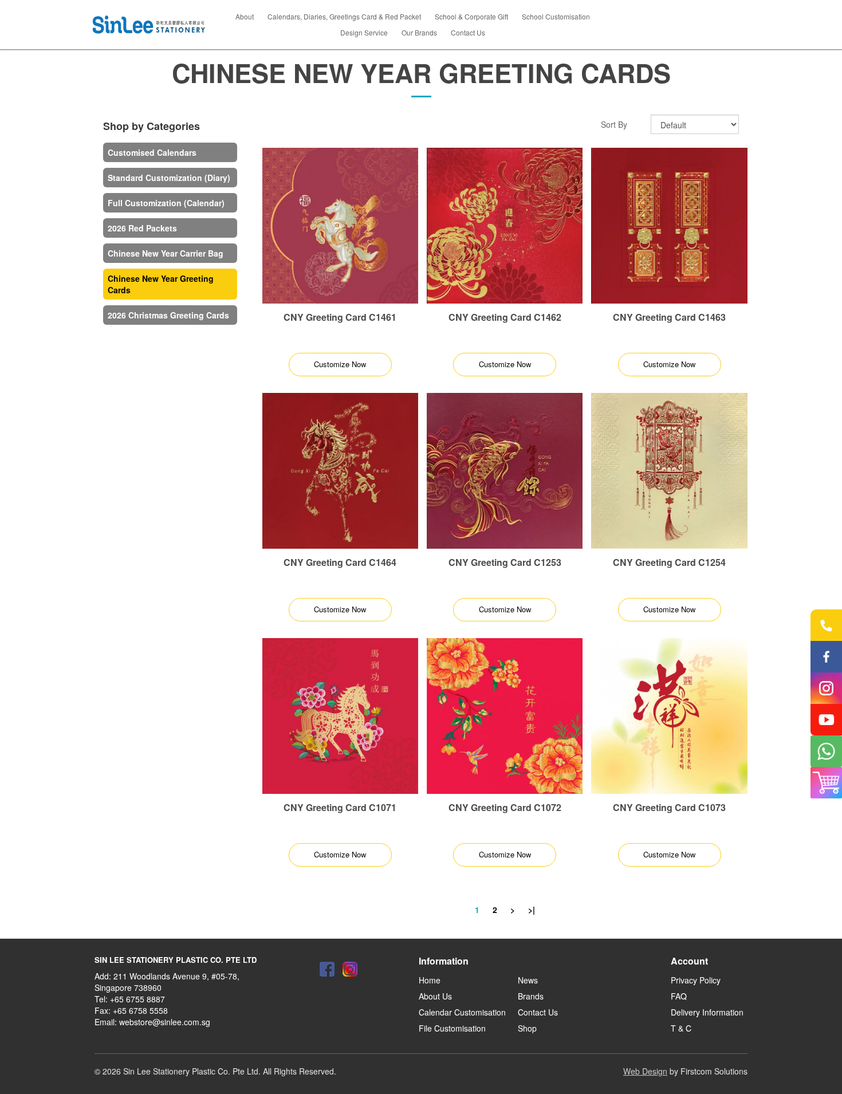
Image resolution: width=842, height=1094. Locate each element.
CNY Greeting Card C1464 (340, 562)
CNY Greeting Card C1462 (504, 317)
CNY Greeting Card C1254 (669, 562)
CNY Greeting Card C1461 (340, 317)
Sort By (614, 124)
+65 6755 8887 (137, 999)
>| (531, 909)
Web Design (645, 1071)
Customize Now (340, 364)
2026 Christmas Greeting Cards (168, 315)
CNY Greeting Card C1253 (504, 562)
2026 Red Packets (142, 228)
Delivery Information (707, 1012)
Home (429, 980)
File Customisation (452, 1028)
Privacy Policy (696, 980)
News (528, 980)
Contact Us (538, 1012)
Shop (527, 1028)
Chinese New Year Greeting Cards (161, 284)
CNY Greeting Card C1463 (669, 317)
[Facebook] (327, 969)
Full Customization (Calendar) (166, 202)
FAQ (679, 996)
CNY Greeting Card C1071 (340, 807)
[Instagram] (350, 969)
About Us (435, 996)
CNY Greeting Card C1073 (669, 807)
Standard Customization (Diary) (169, 177)
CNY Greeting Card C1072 (504, 807)
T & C (681, 1028)
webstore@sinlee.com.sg (164, 1022)
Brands (531, 996)
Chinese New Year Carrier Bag (165, 253)
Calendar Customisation (462, 1012)
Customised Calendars (152, 152)
